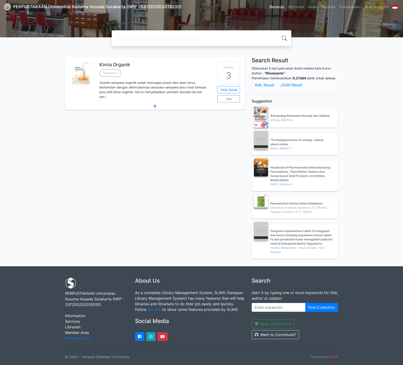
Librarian (72, 327)
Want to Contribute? (278, 334)
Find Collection (321, 307)
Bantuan (328, 6)
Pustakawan (350, 6)
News (313, 6)
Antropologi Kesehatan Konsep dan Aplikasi (300, 115)
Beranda (277, 6)
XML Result (264, 85)
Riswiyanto (110, 73)
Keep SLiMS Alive (276, 324)
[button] (155, 106)
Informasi (296, 6)
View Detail (228, 90)
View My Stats (77, 338)
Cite (229, 99)
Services (72, 321)
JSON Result (291, 85)
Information (75, 315)
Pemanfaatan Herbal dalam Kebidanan (296, 203)
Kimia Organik (114, 64)
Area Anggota (376, 6)
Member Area (77, 332)
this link (154, 309)
